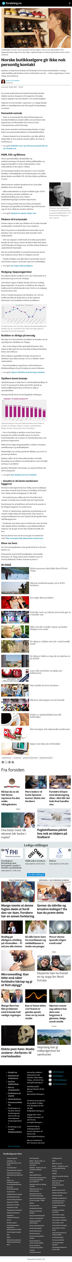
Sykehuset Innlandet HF (59, 1198)
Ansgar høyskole (12, 1158)
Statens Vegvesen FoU (58, 1190)
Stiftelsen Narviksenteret (59, 1193)
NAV (8, 1234)
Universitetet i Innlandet (59, 1220)
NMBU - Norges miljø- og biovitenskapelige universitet (37, 1163)
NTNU (31, 1172)
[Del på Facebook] (2, 762)
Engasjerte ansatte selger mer (23, 213)
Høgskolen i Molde (12, 1202)
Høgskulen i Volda (12, 1207)
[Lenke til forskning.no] (33, 2)
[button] (2, 850)
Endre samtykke (14, 1146)
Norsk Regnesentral (36, 1231)
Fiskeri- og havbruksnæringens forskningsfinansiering (14, 1182)
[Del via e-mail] (12, 762)
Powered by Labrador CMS (36, 1259)
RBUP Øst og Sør (57, 1163)
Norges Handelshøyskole (37, 1215)
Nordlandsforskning (36, 1208)
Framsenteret (11, 1191)
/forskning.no (58, 1076)
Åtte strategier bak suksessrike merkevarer (24, 538)
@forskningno (58, 1072)
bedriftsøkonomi (30, 758)
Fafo (8, 1177)
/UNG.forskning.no (60, 1080)
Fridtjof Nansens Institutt (14, 1194)
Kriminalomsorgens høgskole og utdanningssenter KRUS (14, 1227)
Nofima (32, 1203)
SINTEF (54, 1173)
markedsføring (46, 758)
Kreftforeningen (12, 1222)
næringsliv (6, 758)
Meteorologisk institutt (14, 1232)
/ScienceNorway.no (60, 1084)
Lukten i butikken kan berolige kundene (28, 372)
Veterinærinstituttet (58, 1240)
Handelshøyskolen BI (13, 1197)
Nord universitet (34, 1205)
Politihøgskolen (57, 1158)
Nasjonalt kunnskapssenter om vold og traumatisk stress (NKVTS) (38, 1179)
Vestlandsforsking (57, 1237)
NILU (8, 1244)
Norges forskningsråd (36, 1218)
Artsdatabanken (11, 1167)
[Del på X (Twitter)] (6, 762)
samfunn (17, 758)
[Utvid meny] (69, 3)
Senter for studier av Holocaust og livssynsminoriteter (58, 1183)
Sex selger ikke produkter (22, 266)
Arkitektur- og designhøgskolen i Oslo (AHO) (14, 1163)
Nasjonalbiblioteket (35, 1175)
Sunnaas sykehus (57, 1195)
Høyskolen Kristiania (13, 1213)
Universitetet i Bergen (58, 1217)
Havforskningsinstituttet (14, 1199)
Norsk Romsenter (35, 1233)
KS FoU (9, 1220)
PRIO (53, 1161)
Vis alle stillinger (36, 875)
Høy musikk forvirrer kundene (24, 475)
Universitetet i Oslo (58, 1222)
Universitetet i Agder (58, 1214)
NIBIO (8, 1237)
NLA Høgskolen (34, 1158)
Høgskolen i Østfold (13, 1205)
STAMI (54, 1187)
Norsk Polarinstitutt (36, 1228)
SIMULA (54, 1171)
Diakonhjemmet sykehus (14, 1170)
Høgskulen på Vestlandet (14, 1210)
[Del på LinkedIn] (9, 762)
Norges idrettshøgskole (37, 1225)
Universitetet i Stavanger (59, 1225)
